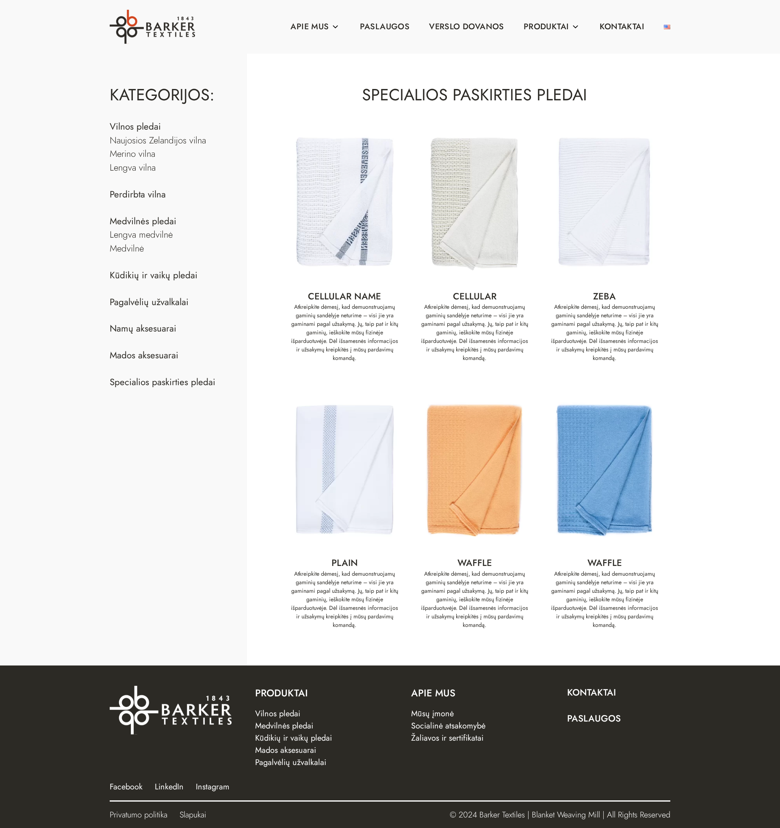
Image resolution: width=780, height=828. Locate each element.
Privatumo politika (138, 815)
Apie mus (309, 27)
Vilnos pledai (277, 714)
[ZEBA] (604, 202)
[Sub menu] (335, 27)
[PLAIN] (345, 469)
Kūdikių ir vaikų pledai (293, 738)
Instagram (213, 787)
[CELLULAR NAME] (345, 202)
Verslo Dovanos (466, 27)
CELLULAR (474, 296)
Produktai (546, 27)
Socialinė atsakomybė (448, 726)
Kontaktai (622, 27)
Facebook (126, 787)
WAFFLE (474, 563)
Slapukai (193, 815)
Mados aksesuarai (285, 750)
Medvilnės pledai (284, 726)
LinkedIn (169, 787)
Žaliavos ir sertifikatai (447, 738)
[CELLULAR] (474, 202)
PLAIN (345, 563)
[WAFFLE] (474, 469)
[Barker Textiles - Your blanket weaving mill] (152, 27)
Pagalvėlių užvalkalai (290, 762)
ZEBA (604, 296)
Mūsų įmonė (432, 714)
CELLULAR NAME (344, 296)
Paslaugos (385, 27)
